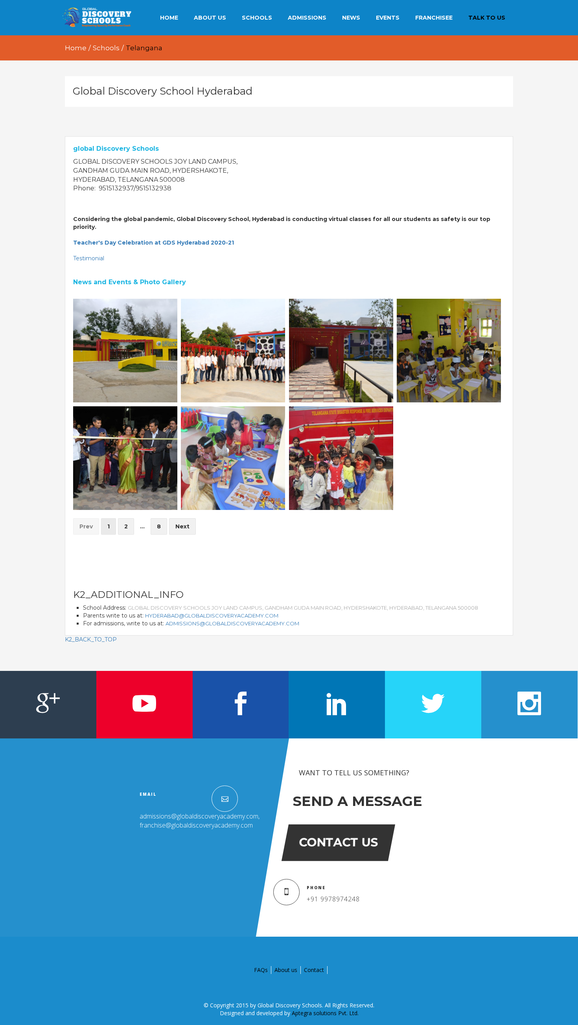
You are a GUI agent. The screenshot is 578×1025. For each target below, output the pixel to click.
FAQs (261, 970)
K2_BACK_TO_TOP (91, 639)
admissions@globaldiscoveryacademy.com (232, 623)
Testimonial (88, 258)
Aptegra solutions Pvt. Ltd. (325, 1013)
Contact (314, 970)
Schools (106, 48)
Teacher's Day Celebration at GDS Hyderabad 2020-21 (153, 242)
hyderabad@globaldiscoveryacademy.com (211, 615)
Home (76, 48)
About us (285, 970)
